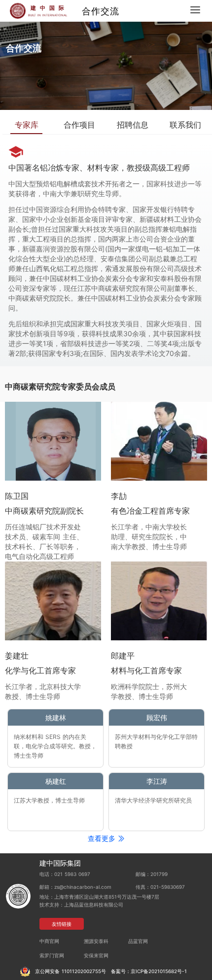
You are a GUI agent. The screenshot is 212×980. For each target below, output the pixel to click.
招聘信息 (132, 125)
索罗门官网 (51, 955)
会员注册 (151, 146)
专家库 (26, 125)
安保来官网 (96, 955)
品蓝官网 (138, 941)
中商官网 (49, 941)
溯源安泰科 (96, 941)
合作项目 (79, 125)
